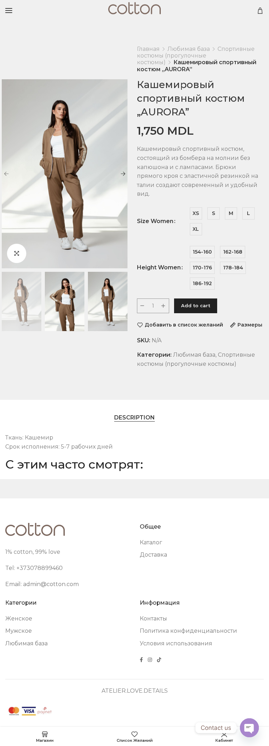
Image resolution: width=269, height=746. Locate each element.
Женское (18, 618)
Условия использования (176, 643)
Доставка (153, 554)
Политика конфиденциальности (188, 630)
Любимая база (188, 49)
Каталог (151, 542)
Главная (148, 49)
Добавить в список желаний (184, 325)
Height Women (159, 267)
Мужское (18, 630)
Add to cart (195, 305)
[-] (142, 306)
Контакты (153, 618)
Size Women (155, 221)
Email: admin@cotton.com (42, 584)
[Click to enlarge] (16, 253)
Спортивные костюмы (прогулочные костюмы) (196, 56)
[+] (163, 306)
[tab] (134, 417)
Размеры (249, 325)
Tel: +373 (17, 568)
